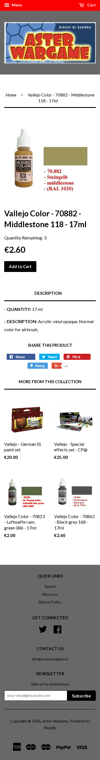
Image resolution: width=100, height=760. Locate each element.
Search (50, 586)
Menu (16, 5)
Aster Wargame (55, 721)
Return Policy (50, 602)
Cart (91, 5)
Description (48, 293)
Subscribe (81, 695)
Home (11, 94)
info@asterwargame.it (50, 659)
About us (50, 594)
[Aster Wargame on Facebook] (57, 628)
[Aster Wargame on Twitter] (43, 628)
